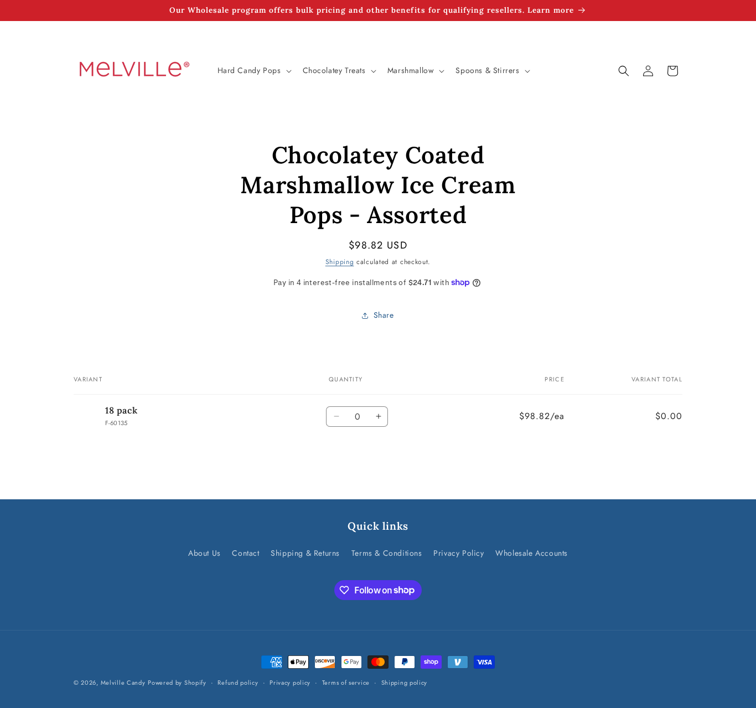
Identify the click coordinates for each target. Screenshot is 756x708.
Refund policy (238, 682)
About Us (204, 553)
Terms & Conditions (386, 553)
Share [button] (384, 315)
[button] (253, 70)
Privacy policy (290, 682)
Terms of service (346, 682)
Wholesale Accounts (531, 553)
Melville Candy (123, 682)
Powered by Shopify (177, 682)
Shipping (339, 262)
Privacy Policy (458, 553)
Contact (245, 553)
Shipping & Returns (305, 553)
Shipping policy (404, 682)
